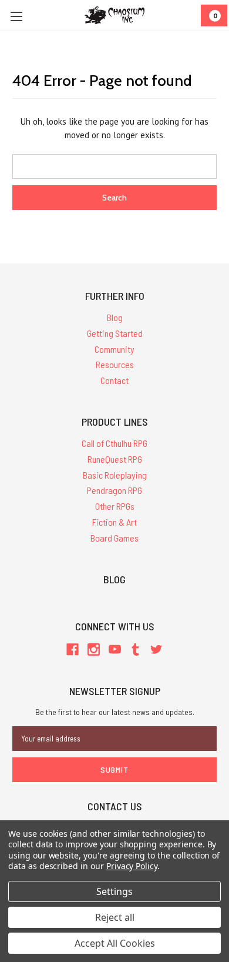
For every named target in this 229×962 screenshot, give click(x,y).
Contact (114, 380)
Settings (114, 891)
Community (114, 349)
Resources (115, 364)
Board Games (114, 537)
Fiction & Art (114, 521)
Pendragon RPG (114, 490)
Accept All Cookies (115, 943)
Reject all (114, 917)
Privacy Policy (131, 865)
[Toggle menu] (16, 16)
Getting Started (115, 333)
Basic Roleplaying (115, 474)
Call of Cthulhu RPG (114, 443)
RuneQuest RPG (114, 459)
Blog (115, 317)
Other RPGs (114, 506)
